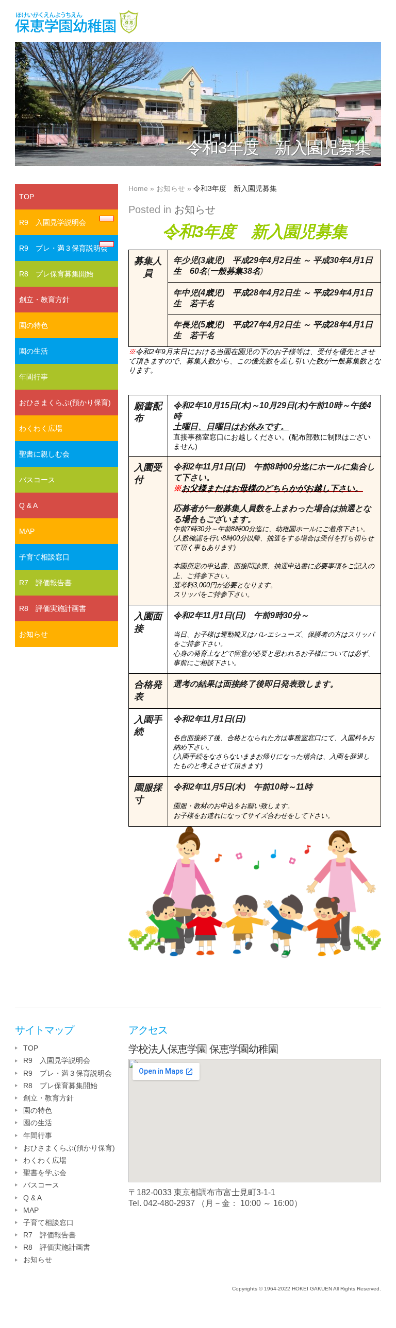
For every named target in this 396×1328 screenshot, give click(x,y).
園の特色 (33, 325)
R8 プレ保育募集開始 (56, 274)
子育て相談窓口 (44, 557)
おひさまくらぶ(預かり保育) (65, 402)
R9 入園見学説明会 (52, 222)
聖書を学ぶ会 (45, 1172)
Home (138, 188)
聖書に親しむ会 (44, 454)
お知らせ (170, 188)
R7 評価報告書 (45, 583)
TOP (26, 197)
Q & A (28, 505)
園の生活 (33, 351)
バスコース (37, 480)
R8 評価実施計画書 (52, 608)
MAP (27, 531)
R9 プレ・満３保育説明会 (63, 248)
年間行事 (33, 377)
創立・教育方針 (44, 299)
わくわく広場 (40, 428)
